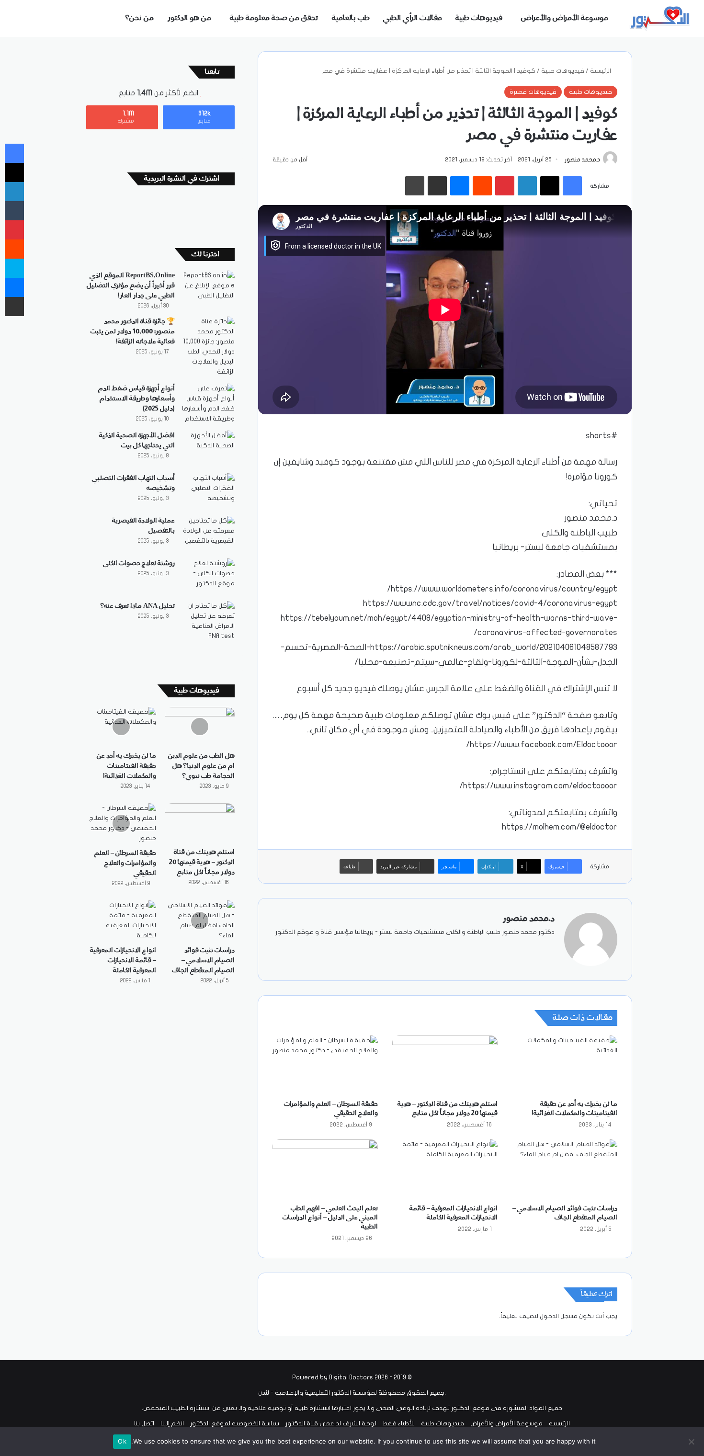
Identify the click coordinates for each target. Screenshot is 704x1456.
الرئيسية (601, 71)
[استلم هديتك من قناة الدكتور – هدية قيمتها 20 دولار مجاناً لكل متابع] (445, 1065)
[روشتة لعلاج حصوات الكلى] (208, 576)
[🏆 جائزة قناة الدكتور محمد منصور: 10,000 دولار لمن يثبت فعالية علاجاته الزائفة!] (208, 347)
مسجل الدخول (559, 1316)
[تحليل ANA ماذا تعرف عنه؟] (208, 621)
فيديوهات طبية (478, 18)
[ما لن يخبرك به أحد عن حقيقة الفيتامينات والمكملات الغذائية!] (564, 1065)
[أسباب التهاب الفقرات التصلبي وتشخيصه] (208, 491)
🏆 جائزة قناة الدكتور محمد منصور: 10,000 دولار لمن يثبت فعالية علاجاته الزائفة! (133, 331)
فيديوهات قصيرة (533, 92)
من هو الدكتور (189, 18)
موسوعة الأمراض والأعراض (564, 18)
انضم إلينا (172, 1423)
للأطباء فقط (399, 1423)
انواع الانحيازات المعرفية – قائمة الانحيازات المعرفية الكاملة (123, 960)
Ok (122, 1441)
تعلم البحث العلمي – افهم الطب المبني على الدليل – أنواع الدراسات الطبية (330, 1217)
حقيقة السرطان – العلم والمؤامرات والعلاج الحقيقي (125, 863)
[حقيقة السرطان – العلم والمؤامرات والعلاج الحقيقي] (325, 1065)
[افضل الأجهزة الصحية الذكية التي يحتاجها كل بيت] (208, 448)
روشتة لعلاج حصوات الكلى (139, 563)
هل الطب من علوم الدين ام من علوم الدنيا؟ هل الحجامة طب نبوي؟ (201, 765)
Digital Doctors (351, 1377)
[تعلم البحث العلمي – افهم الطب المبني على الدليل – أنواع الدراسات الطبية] (325, 1169)
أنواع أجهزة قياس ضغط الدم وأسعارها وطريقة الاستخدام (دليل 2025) (136, 398)
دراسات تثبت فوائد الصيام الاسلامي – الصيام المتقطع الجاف (203, 960)
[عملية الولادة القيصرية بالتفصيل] (208, 534)
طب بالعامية (351, 18)
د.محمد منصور (582, 159)
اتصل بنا (144, 1423)
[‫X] (526, 948)
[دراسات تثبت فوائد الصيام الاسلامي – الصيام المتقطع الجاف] (564, 1169)
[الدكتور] (661, 18)
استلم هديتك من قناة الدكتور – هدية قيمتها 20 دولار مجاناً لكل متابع (202, 862)
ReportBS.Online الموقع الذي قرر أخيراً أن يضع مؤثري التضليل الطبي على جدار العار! (131, 285)
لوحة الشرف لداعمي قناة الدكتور (330, 1423)
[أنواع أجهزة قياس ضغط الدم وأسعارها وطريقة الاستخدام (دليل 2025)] (208, 404)
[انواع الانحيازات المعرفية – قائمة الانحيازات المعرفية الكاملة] (445, 1169)
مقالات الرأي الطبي (412, 18)
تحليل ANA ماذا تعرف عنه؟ (138, 606)
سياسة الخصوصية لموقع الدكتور (234, 1423)
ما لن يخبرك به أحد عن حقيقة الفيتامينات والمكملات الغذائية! (126, 765)
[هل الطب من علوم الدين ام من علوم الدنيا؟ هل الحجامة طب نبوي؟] (200, 726)
